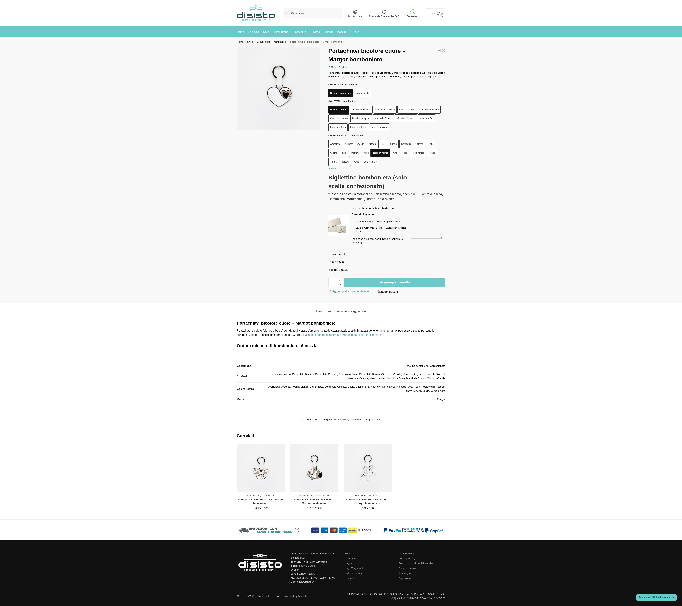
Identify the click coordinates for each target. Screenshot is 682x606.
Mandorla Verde (379, 127)
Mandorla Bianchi (383, 118)
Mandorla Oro (426, 118)
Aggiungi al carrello (395, 282)
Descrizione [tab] (323, 311)
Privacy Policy (407, 558)
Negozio (349, 563)
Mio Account (355, 16)
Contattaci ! (413, 16)
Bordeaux (406, 144)
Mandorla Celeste (406, 118)
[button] (435, 13)
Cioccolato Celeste (385, 109)
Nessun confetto (338, 109)
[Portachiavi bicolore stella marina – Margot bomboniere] (368, 468)
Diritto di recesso (408, 568)
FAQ (347, 553)
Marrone (355, 153)
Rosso (432, 153)
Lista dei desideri (354, 573)
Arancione (335, 144)
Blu (382, 144)
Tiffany (333, 161)
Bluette (393, 144)
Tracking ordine (407, 573)
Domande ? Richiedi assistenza (656, 597)
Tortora (345, 161)
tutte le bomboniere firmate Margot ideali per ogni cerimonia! (345, 334)
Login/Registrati (354, 568)
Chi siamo (350, 558)
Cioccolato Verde (339, 118)
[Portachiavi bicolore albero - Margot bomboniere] (440, 50)
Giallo (431, 144)
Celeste (419, 144)
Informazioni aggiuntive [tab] (351, 311)
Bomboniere (263, 41)
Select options (261, 515)
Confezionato (362, 93)
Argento (349, 144)
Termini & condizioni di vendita (416, 563)
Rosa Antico (418, 153)
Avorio (360, 144)
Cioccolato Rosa (407, 109)
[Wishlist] (283, 449)
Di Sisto (376, 419)
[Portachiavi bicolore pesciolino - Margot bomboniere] (443, 50)
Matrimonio (280, 41)
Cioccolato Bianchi (361, 109)
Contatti (349, 578)
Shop (250, 41)
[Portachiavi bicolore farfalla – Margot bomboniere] (261, 468)
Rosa (404, 153)
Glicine (333, 153)
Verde (356, 161)
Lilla (344, 153)
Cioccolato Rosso (430, 109)
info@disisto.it (307, 565)
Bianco (372, 144)
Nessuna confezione (340, 93)
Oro (395, 153)
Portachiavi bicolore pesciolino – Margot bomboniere (314, 501)
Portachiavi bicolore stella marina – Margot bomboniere (367, 501)
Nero (366, 153)
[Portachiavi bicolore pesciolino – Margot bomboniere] (314, 468)
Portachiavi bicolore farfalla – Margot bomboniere (261, 501)
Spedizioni (405, 578)
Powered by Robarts (295, 596)
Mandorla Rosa (338, 127)
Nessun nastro (380, 153)
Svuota (332, 168)
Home (240, 41)
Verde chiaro (370, 161)
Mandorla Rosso (358, 127)
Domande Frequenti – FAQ (384, 16)
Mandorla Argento (361, 118)
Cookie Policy (407, 553)
